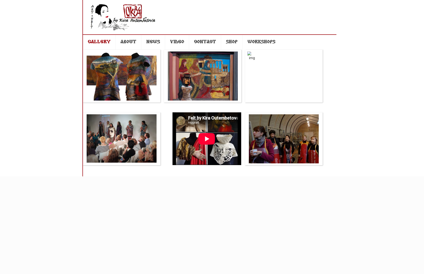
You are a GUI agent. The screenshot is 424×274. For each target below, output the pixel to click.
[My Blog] (125, 17)
